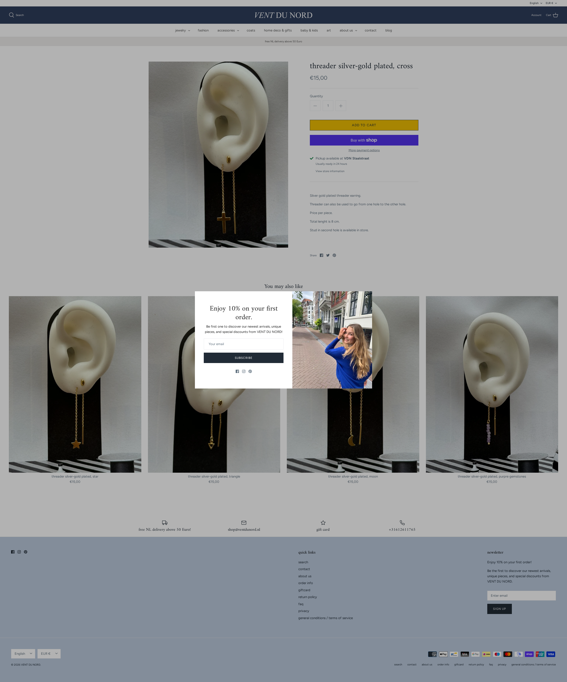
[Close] (366, 297)
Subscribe (243, 357)
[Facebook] (237, 371)
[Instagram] (243, 371)
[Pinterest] (250, 371)
